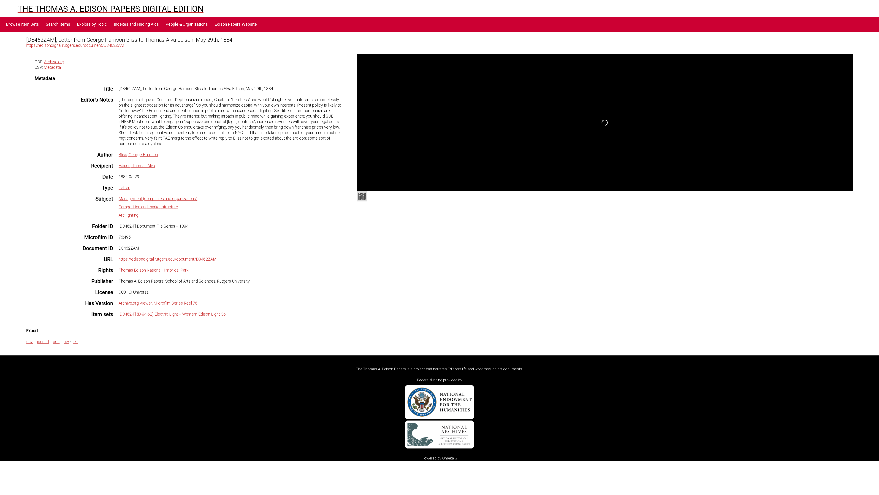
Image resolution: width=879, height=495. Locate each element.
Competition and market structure (148, 206)
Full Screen (843, 185)
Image (583, 58)
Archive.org (54, 61)
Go (611, 58)
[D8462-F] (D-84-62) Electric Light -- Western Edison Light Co (172, 314)
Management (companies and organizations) (158, 198)
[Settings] (847, 58)
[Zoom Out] (444, 79)
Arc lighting (128, 215)
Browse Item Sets (22, 24)
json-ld (43, 341)
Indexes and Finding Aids (136, 24)
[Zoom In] (436, 79)
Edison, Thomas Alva (137, 165)
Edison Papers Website (236, 24)
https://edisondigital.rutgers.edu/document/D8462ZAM (75, 45)
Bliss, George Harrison (138, 154)
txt (75, 341)
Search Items (58, 24)
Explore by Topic (92, 24)
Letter (124, 187)
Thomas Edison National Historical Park (153, 270)
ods (56, 341)
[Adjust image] (460, 79)
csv (29, 341)
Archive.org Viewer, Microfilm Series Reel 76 (158, 303)
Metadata (52, 67)
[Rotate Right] (452, 79)
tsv (66, 341)
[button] (412, 70)
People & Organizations (187, 24)
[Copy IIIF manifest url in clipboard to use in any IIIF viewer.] (362, 196)
